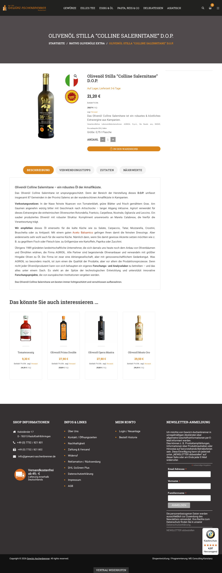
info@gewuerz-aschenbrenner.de (37, 456)
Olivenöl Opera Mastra (101, 352)
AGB (70, 486)
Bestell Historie (128, 437)
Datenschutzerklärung (80, 473)
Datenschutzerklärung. (178, 524)
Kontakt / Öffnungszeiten (82, 437)
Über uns (73, 431)
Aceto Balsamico (82, 232)
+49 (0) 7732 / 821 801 (30, 442)
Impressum (74, 479)
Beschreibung (38, 170)
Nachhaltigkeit (76, 443)
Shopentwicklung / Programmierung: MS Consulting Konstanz (182, 558)
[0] (210, 8)
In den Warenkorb (125, 149)
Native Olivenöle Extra (87, 43)
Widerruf (73, 455)
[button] (75, 76)
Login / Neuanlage (129, 431)
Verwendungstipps (75, 170)
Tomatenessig (26, 352)
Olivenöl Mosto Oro (139, 352)
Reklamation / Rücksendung (84, 461)
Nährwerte (132, 170)
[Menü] (216, 530)
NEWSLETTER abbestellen (180, 530)
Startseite (57, 43)
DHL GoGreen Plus (78, 467)
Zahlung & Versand (79, 449)
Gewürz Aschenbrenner (38, 558)
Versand (94, 112)
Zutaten (107, 170)
